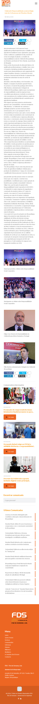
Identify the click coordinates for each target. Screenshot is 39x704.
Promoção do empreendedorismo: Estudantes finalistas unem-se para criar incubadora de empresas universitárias (18, 413)
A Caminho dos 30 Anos (12, 654)
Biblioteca (8, 649)
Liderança (8, 645)
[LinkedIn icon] (20, 698)
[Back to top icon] (19, 689)
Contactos (8, 657)
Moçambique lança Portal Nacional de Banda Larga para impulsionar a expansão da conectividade (18, 566)
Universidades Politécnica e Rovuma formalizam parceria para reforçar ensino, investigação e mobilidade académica (17, 535)
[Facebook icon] (18, 698)
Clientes (7, 647)
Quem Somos (9, 637)
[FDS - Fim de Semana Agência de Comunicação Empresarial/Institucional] (6, 3)
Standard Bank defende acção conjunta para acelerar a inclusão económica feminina (18, 543)
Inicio (6, 635)
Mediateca (8, 652)
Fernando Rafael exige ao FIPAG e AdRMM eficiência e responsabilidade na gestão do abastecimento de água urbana (19, 447)
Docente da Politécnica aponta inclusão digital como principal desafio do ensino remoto (16, 480)
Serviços (7, 640)
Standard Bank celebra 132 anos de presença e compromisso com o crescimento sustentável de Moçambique (18, 526)
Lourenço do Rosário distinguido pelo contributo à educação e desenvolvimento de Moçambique (18, 517)
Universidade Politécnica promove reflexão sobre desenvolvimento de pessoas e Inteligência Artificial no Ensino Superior (18, 582)
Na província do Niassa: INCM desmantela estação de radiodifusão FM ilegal (17, 574)
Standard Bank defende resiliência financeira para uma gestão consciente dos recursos (18, 557)
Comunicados (9, 642)
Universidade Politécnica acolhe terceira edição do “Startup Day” (19, 550)
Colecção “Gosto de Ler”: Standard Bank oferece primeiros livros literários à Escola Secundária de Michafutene (19, 591)
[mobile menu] (36, 3)
